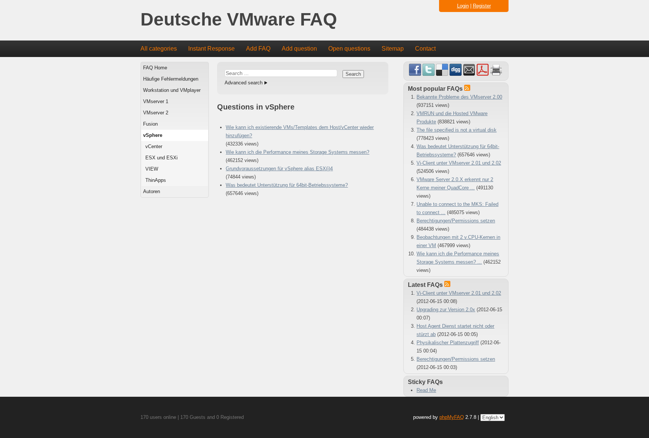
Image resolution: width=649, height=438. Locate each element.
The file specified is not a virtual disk (457, 130)
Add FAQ (258, 48)
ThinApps (155, 180)
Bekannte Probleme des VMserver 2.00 (459, 97)
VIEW (151, 169)
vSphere (152, 135)
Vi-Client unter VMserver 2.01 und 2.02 (459, 163)
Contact (425, 48)
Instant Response (211, 48)
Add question (299, 48)
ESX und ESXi (161, 157)
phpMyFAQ (451, 417)
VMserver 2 (155, 113)
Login (463, 6)
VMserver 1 (155, 101)
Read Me (426, 390)
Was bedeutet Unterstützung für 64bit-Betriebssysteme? (287, 185)
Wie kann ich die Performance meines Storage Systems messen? (297, 152)
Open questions (349, 48)
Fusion (150, 124)
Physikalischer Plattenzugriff (448, 342)
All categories (158, 48)
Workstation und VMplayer (172, 90)
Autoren (151, 191)
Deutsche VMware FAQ (238, 19)
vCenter (153, 146)
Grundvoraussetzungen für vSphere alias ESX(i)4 (279, 168)
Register (482, 6)
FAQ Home (155, 67)
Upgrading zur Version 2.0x (446, 309)
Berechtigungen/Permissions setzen (456, 221)
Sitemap (393, 48)
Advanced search (244, 83)
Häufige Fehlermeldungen (170, 79)
